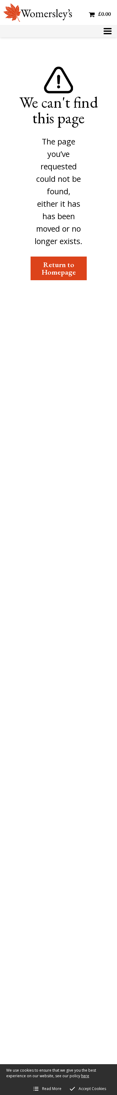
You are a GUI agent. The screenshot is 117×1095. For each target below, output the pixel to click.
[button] (107, 31)
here (85, 1075)
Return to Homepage (58, 268)
